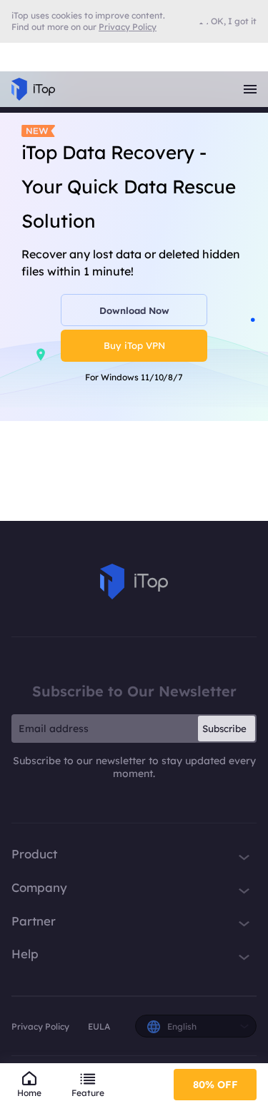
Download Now (134, 310)
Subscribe (224, 728)
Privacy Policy (40, 1026)
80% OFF (215, 1084)
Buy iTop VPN (134, 345)
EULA (99, 1026)
